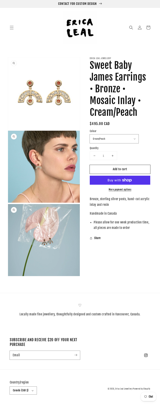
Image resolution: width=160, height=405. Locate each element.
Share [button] (97, 238)
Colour (93, 131)
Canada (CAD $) (21, 390)
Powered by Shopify (141, 389)
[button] (11, 27)
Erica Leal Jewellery (124, 389)
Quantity (94, 148)
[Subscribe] (75, 355)
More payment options (120, 189)
